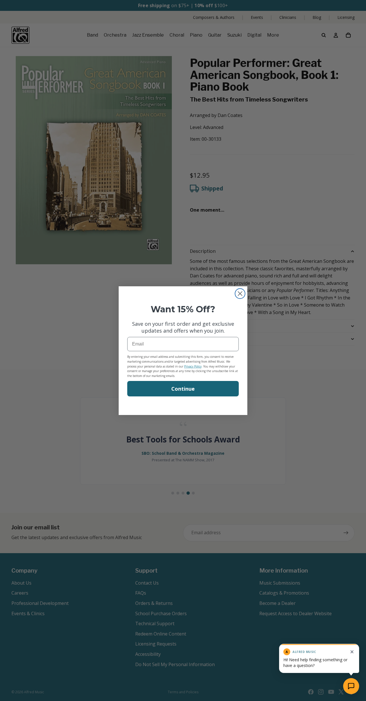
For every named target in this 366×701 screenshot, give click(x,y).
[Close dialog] (240, 294)
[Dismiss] (352, 652)
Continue (183, 388)
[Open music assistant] (351, 686)
